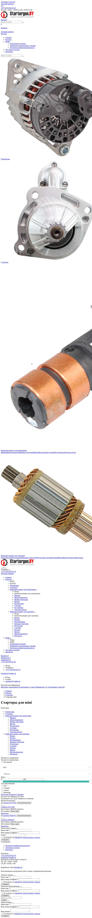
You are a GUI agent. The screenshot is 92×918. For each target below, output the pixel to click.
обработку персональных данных (27, 837)
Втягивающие (17, 558)
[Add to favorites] (2, 805)
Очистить (4, 794)
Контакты (9, 52)
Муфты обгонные (26, 452)
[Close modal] (17, 828)
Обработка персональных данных (23, 46)
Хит (5, 786)
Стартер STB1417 (7, 820)
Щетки (36, 452)
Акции (6, 790)
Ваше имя (5, 830)
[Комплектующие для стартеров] (35, 612)
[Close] (10, 570)
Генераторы (5, 159)
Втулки (9, 558)
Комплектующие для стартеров (13, 556)
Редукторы (41, 558)
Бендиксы (79, 558)
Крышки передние (29, 558)
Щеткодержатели (13, 452)
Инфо (7, 42)
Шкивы (4, 452)
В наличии (8, 762)
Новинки (7, 792)
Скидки (7, 788)
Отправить (5, 840)
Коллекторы (43, 452)
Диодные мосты (70, 452)
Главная (8, 38)
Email (3, 835)
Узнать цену (15, 811)
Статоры (51, 452)
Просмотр (5, 813)
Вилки (3, 558)
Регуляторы (59, 452)
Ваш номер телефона (9, 833)
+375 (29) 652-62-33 (8, 572)
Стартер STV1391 (8, 807)
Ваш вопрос (6, 911)
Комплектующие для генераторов (14, 450)
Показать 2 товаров (16, 794)
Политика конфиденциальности (22, 48)
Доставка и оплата (8, 2)
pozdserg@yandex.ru (13, 681)
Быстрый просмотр (24, 803)
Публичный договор (18, 44)
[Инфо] (11, 638)
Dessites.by (18, 867)
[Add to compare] (4, 805)
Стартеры (4, 262)
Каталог (8, 40)
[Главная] (17, 565)
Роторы (54, 558)
